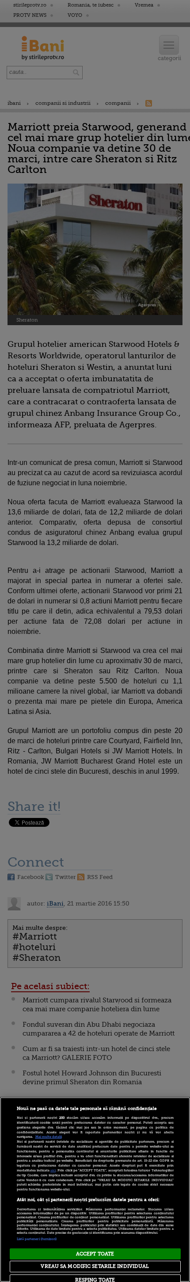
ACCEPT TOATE (95, 1254)
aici (53, 1170)
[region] (95, 1189)
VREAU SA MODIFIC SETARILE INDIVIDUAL (95, 1266)
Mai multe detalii (48, 1137)
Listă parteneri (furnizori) (37, 1239)
